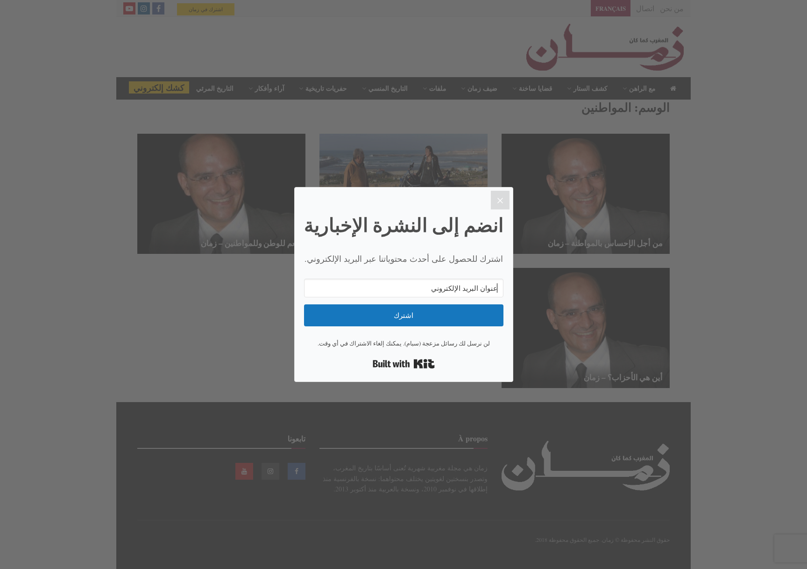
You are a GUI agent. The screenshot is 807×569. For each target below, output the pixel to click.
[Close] (500, 200)
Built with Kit (404, 363)
